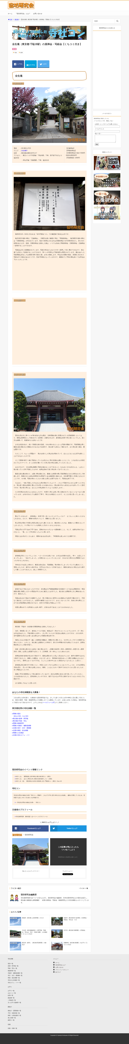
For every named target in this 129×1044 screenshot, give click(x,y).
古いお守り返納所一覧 (14, 1002)
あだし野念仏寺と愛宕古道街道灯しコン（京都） (38, 779)
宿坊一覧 (10, 963)
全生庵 (23, 150)
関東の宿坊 (17, 713)
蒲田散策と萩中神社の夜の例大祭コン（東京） (38, 776)
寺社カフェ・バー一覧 (14, 982)
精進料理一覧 (12, 970)
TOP (11, 19)
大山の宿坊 (25, 716)
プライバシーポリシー (62, 970)
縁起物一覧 (11, 998)
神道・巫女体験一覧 (14, 978)
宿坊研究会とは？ (60, 965)
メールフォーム (47, 702)
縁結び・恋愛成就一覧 (14, 1010)
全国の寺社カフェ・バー (21, 735)
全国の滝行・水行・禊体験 (22, 728)
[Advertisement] (49, 276)
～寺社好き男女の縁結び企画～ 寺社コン (28, 802)
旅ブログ (58, 972)
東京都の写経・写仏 (20, 721)
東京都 (17, 19)
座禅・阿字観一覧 (13, 966)
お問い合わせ (37, 13)
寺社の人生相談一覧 (14, 980)
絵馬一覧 (10, 995)
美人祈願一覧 (12, 1018)
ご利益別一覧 (12, 1000)
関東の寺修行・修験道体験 (22, 725)
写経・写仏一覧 (12, 968)
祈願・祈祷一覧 (12, 1028)
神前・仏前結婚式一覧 (14, 1015)
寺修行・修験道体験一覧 (15, 973)
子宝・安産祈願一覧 (14, 1013)
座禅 (21, 52)
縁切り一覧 (11, 1020)
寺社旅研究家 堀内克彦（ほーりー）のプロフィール (32, 816)
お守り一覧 (11, 990)
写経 (16, 52)
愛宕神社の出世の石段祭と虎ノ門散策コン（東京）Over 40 (44, 781)
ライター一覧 (84, 888)
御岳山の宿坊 (17, 716)
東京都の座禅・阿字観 (20, 718)
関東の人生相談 (18, 733)
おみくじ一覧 (12, 993)
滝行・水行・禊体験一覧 (15, 975)
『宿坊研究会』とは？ (22, 13)
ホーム (10, 13)
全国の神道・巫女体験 (20, 730)
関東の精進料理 (18, 723)
